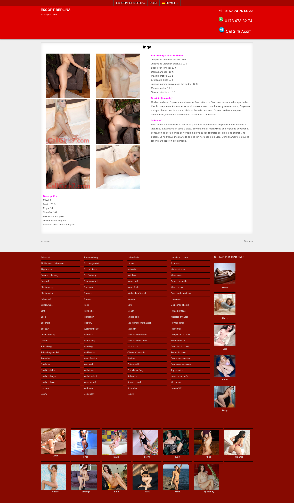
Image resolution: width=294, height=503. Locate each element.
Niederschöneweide (136, 334)
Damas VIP (176, 388)
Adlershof (45, 257)
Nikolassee (132, 346)
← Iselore (45, 241)
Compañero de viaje (180, 334)
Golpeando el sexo (180, 305)
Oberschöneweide (136, 352)
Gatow (44, 394)
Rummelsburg (91, 257)
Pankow (131, 358)
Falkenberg (46, 346)
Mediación (176, 382)
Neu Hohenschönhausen (139, 323)
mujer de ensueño (179, 376)
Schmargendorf (91, 263)
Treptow (88, 323)
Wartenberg (89, 340)
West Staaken (91, 358)
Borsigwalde (47, 305)
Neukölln (131, 328)
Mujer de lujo (177, 287)
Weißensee (89, 352)
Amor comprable (179, 281)
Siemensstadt (91, 281)
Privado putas (177, 323)
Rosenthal (132, 388)
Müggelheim (133, 317)
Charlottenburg (48, 334)
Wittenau (88, 388)
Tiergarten (89, 317)
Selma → (248, 241)
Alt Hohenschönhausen (52, 263)
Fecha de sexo (178, 352)
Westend (88, 364)
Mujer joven (176, 275)
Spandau (88, 287)
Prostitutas (176, 328)
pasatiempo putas (179, 257)
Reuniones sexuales (181, 364)
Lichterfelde (133, 257)
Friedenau (45, 364)
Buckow (44, 328)
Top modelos (177, 370)
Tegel (86, 305)
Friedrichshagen (48, 376)
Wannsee (88, 334)
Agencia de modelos (181, 293)
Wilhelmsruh (90, 370)
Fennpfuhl (45, 358)
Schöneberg (90, 275)
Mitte (129, 305)
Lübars (130, 263)
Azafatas (175, 263)
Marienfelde (133, 287)
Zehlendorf (89, 394)
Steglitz (88, 299)
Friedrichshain (47, 382)
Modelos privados (179, 317)
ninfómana (176, 299)
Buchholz (45, 323)
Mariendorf (132, 281)
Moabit (130, 311)
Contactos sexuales (180, 358)
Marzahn (131, 299)
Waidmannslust (91, 328)
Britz (43, 311)
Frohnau (45, 388)
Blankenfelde (47, 293)
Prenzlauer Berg (135, 370)
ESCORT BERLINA (55, 10)
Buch (43, 317)
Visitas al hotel (178, 269)
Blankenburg (47, 287)
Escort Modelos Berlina (130, 3)
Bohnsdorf (46, 299)
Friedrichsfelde (48, 370)
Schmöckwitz (90, 269)
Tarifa (153, 3)
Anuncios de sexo (180, 346)
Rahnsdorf (132, 376)
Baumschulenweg (49, 275)
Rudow (130, 394)
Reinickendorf (134, 382)
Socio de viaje (178, 340)
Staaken (88, 293)
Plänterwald (133, 364)
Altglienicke (46, 269)
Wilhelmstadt (90, 376)
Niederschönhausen (137, 340)
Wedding (88, 346)
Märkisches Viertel (136, 293)
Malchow (131, 275)
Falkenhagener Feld (50, 352)
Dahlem (44, 340)
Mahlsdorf (132, 269)
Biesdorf (45, 281)
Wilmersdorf (90, 382)
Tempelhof (89, 311)
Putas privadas (178, 311)
